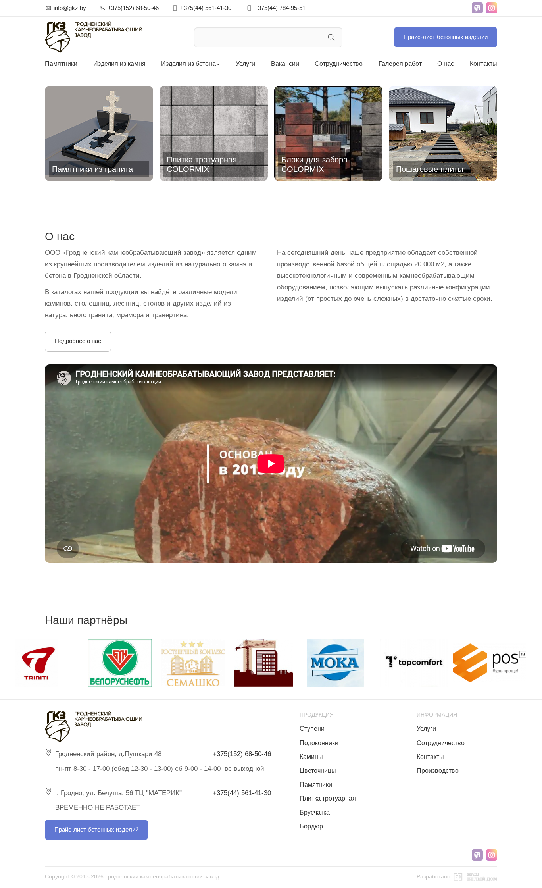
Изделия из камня (119, 63)
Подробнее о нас (78, 340)
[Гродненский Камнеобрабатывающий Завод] (93, 37)
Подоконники (319, 743)
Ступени (312, 728)
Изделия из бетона (188, 63)
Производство (438, 770)
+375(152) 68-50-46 (133, 7)
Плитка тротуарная (328, 798)
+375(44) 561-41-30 (205, 7)
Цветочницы (318, 770)
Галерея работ (400, 63)
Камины (311, 756)
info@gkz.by (70, 7)
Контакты (483, 63)
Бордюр (311, 826)
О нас (445, 63)
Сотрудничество (339, 63)
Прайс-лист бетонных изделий (446, 36)
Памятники (61, 63)
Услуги (245, 63)
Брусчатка (315, 812)
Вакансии (285, 63)
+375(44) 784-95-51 (280, 7)
